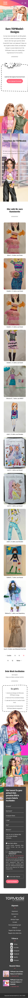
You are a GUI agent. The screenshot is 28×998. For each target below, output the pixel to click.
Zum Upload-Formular (14, 81)
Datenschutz (14, 914)
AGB (15, 916)
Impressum (15, 911)
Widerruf (14, 927)
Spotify (15, 957)
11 (7, 660)
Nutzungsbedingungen (13, 857)
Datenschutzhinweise (19, 855)
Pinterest (16, 960)
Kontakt (15, 922)
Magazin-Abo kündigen (15, 930)
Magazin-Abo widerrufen (14, 933)
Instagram (16, 950)
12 (12, 660)
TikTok (15, 944)
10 (23, 655)
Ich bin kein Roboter (14, 876)
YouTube (15, 947)
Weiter (19, 660)
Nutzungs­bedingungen (15, 925)
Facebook (16, 954)
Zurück (8, 655)
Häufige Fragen (15, 919)
